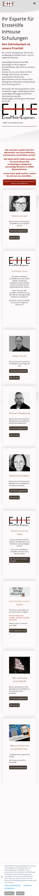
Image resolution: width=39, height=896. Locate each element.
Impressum (27, 885)
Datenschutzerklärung (12, 885)
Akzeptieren (9, 893)
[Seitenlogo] (8, 4)
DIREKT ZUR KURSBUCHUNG (13, 123)
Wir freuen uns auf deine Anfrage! (19, 560)
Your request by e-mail (18, 631)
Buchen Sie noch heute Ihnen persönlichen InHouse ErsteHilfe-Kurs (19, 182)
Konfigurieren (9, 888)
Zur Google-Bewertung (18, 767)
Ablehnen (20, 893)
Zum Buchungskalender (18, 231)
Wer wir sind (14, 238)
